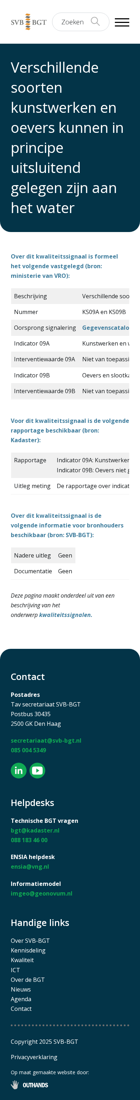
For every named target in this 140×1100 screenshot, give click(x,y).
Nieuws (21, 989)
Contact (21, 1009)
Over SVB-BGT (30, 941)
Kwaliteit (22, 960)
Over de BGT (28, 980)
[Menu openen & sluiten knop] (122, 22)
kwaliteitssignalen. (66, 615)
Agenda (21, 999)
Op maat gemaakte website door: (50, 1072)
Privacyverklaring (34, 1057)
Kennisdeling (28, 950)
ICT (15, 970)
